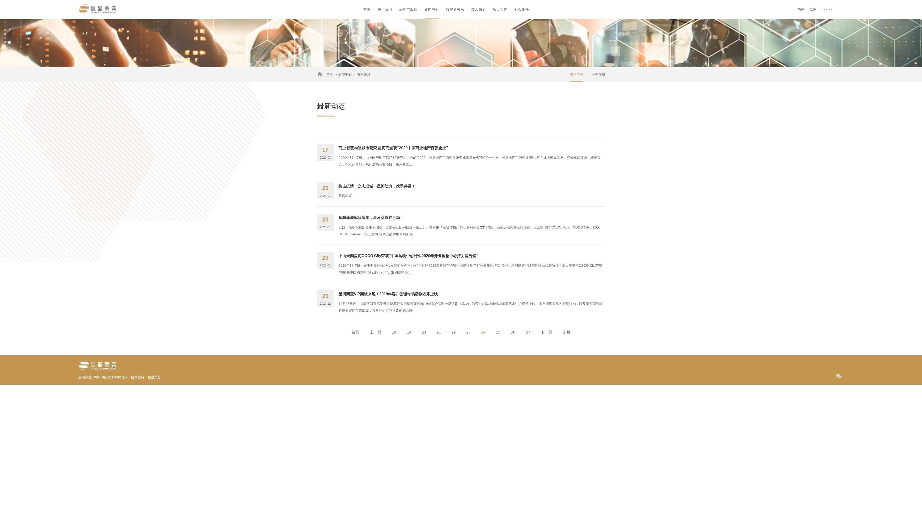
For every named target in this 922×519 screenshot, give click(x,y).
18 (394, 332)
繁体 (813, 9)
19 (409, 332)
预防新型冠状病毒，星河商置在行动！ (371, 218)
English (826, 9)
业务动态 (598, 74)
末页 (566, 332)
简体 (801, 9)
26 (513, 332)
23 (468, 332)
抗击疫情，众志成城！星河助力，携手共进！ (377, 186)
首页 (329, 74)
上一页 (375, 332)
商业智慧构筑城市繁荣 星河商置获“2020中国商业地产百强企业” (393, 148)
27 (528, 332)
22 (453, 332)
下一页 (546, 332)
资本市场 (363, 74)
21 (439, 332)
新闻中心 (345, 74)
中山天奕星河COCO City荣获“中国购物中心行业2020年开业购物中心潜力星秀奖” (408, 256)
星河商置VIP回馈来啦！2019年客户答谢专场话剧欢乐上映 (388, 294)
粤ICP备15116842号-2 (110, 377)
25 (498, 332)
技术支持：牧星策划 (146, 377)
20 (424, 332)
